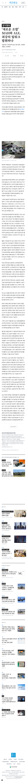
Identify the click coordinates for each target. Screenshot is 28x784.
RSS (14, 764)
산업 (9, 6)
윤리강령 (10, 759)
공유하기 (14, 426)
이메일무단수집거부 (13, 761)
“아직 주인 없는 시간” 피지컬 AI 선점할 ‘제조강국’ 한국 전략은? (8, 652)
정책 (20, 6)
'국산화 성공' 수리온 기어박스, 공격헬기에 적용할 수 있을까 (8, 586)
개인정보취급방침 (5, 761)
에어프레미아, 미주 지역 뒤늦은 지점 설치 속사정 (9, 687)
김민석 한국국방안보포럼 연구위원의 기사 (10, 457)
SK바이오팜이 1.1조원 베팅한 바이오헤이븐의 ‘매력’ (8, 664)
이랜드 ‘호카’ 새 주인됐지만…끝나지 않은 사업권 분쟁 (8, 676)
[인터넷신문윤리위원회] (13, 766)
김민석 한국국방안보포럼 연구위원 (9, 49)
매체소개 (5, 759)
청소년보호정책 (22, 761)
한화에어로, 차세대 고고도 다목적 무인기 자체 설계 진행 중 (9, 572)
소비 (26, 6)
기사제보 (15, 759)
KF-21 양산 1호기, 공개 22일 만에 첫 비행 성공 (8, 599)
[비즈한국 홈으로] (13, 3)
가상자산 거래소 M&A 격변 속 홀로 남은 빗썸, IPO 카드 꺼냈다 (8, 628)
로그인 (23, 2)
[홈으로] (13, 755)
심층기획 (5, 6)
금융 (13, 6)
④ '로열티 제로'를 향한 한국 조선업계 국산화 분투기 (8, 712)
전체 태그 (18, 764)
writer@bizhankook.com (7, 446)
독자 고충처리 (20, 759)
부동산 (16, 6)
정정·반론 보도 (9, 764)
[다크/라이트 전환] (3, 3)
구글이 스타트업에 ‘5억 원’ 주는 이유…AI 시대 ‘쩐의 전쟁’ (9, 640)
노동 (23, 6)
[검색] (5, 3)
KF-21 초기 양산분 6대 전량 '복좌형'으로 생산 (8, 611)
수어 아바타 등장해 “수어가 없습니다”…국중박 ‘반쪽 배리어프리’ (9, 699)
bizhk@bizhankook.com (18, 776)
